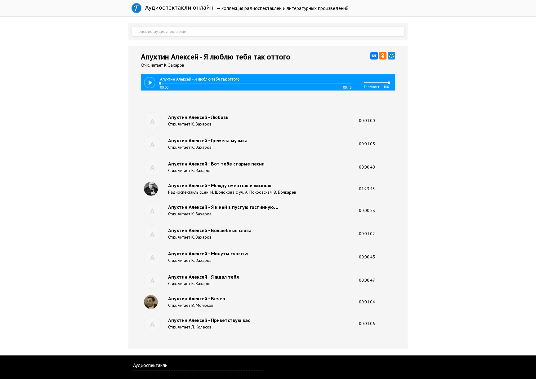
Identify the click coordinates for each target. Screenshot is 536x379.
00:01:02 (367, 233)
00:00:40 (367, 167)
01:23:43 (367, 189)
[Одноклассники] (382, 55)
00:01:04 (367, 302)
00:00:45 (367, 257)
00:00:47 (367, 280)
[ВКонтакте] (374, 55)
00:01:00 (367, 120)
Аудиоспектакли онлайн (178, 7)
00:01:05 (367, 144)
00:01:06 (367, 323)
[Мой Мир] (391, 55)
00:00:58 (367, 210)
